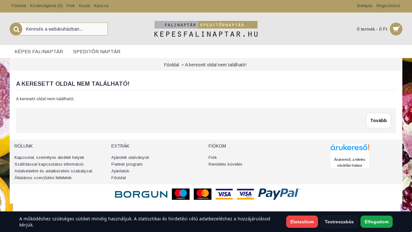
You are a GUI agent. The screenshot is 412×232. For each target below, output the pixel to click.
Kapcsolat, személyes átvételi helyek (49, 157)
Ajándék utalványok (130, 157)
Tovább (378, 120)
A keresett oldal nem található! (216, 64)
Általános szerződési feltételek (43, 177)
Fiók (213, 157)
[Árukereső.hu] (350, 153)
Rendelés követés (225, 164)
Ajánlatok (120, 171)
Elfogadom (377, 221)
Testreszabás (339, 221)
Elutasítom (302, 221)
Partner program (127, 164)
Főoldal (171, 64)
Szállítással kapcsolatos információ (49, 164)
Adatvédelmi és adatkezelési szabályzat (53, 171)
